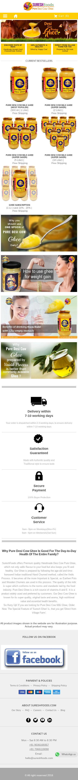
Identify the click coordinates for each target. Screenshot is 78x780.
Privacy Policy (40, 685)
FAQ (27, 710)
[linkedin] (49, 720)
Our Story (16, 710)
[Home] (14, 15)
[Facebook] (28, 720)
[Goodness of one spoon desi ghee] (39, 232)
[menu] (5, 16)
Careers (37, 710)
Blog (63, 710)
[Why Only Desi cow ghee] (39, 360)
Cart (63, 15)
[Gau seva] (39, 316)
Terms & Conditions (19, 685)
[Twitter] (35, 720)
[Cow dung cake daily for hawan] (39, 273)
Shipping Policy (59, 685)
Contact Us (51, 710)
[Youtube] (42, 720)
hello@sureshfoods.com (39, 758)
